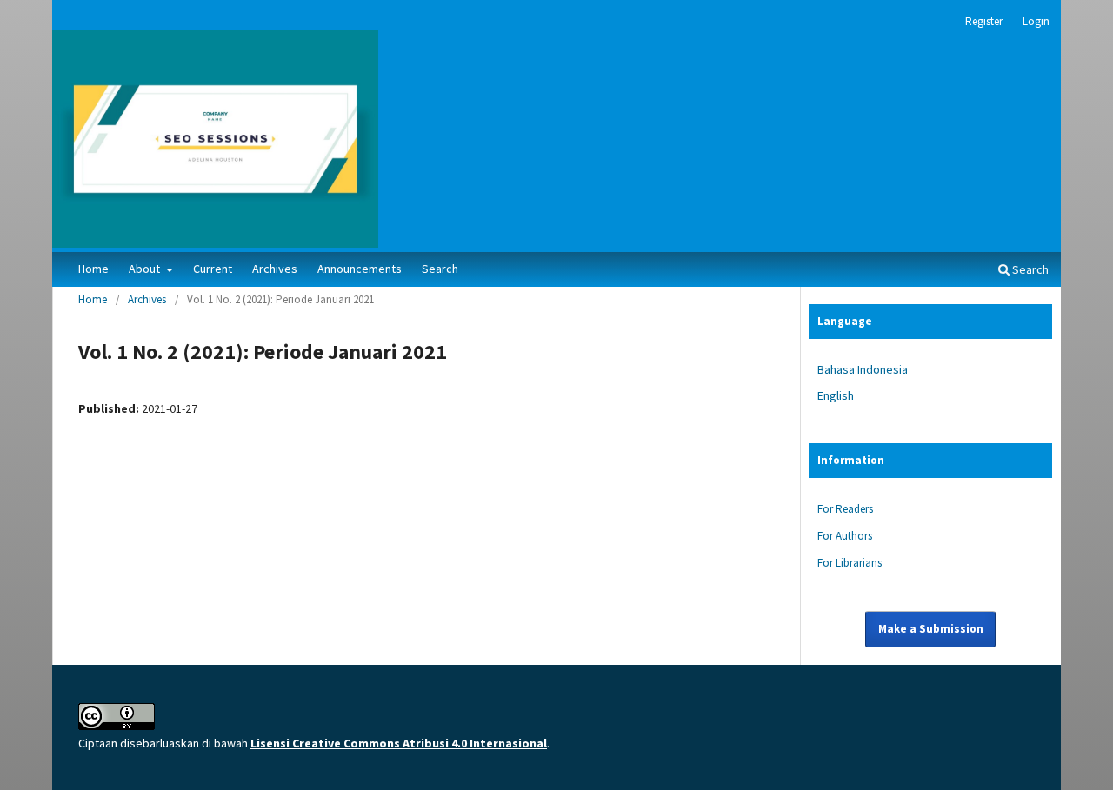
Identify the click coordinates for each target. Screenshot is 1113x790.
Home (93, 268)
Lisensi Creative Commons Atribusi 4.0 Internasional (398, 743)
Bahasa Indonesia (862, 369)
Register (984, 21)
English (835, 395)
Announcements (359, 268)
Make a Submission (930, 628)
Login (1036, 21)
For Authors (844, 535)
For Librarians (849, 562)
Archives (274, 268)
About (146, 268)
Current (212, 268)
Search (440, 268)
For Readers (845, 508)
